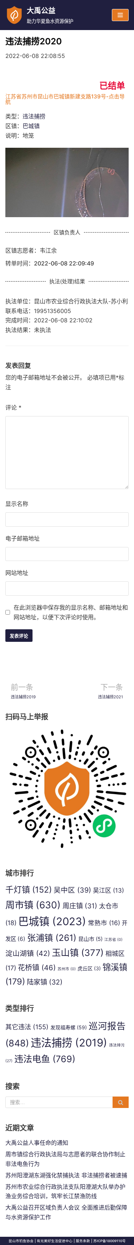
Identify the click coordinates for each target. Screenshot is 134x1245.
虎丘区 (89, 968)
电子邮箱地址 (22, 538)
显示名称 (16, 503)
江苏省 (113, 939)
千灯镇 (28, 890)
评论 (13, 407)
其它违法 (27, 1027)
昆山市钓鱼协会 (21, 1241)
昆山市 (90, 939)
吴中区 (72, 890)
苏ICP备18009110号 (109, 1241)
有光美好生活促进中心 (55, 1241)
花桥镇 (37, 967)
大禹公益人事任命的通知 (36, 1142)
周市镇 (33, 904)
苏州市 (67, 969)
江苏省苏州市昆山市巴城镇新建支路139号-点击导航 (65, 99)
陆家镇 (45, 982)
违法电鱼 (44, 1059)
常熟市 (104, 923)
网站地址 (16, 572)
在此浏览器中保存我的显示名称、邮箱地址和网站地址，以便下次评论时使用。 (71, 612)
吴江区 (108, 890)
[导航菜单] (120, 15)
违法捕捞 (34, 116)
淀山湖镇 (27, 953)
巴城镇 (31, 126)
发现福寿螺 (68, 1027)
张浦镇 (51, 937)
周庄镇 (80, 906)
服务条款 (83, 1241)
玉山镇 (78, 952)
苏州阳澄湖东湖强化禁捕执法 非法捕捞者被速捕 (66, 1175)
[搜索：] (67, 1102)
